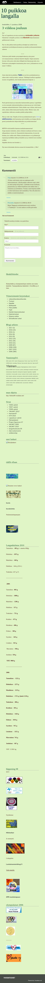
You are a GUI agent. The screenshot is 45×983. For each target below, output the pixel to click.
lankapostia (20, 371)
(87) (12, 345)
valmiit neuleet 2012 (10, 382)
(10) (12, 330)
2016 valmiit (9, 361)
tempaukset (28, 378)
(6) (12, 334)
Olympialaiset (13, 420)
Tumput (11, 301)
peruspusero (19, 376)
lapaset (25, 371)
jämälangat (26, 369)
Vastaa (8, 197)
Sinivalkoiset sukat (15, 318)
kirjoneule (36, 369)
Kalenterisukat (14, 314)
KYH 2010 (12, 416)
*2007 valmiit (13, 407)
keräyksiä (31, 369)
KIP (34, 361)
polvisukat (35, 376)
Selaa (25, 2)
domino (30, 367)
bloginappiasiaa (24, 367)
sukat (18, 378)
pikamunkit (25, 376)
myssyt (19, 374)
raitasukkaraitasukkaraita (17, 299)
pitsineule (30, 376)
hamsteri (34, 367)
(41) (12, 343)
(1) (12, 332)
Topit (10, 310)
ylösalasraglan (9, 384)
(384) (12, 351)
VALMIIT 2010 (14, 426)
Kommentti (7, 244)
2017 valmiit (14, 361)
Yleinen (14, 160)
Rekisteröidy (32, 2)
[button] (21, 2)
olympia (34, 374)
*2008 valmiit (13, 409)
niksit (27, 374)
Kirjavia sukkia (14, 316)
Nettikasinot (17, 2)
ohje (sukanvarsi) (15, 431)
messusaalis (14, 374)
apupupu (19, 367)
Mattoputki (12, 305)
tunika (37, 378)
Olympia (19, 363)
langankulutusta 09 (15, 429)
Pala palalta (13, 308)
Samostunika (24, 363)
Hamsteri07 (13, 413)
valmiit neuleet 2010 (22, 380)
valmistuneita (19, 382)
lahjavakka (15, 371)
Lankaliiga (14, 363)
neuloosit (24, 374)
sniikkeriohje (13, 433)
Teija (9, 178)
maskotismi (8, 374)
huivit (14, 369)
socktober (14, 378)
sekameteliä (9, 378)
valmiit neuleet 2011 (31, 380)
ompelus (10, 376)
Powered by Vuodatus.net (35, 980)
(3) (12, 328)
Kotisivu (20, 238)
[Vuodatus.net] (9, 977)
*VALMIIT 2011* (14, 411)
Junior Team (30, 361)
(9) (12, 336)
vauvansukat (25, 382)
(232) (12, 349)
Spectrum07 (35, 363)
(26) (12, 341)
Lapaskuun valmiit (15, 418)
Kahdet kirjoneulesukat (17, 312)
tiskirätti (33, 378)
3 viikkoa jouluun (14, 27)
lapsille (34, 371)
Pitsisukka (11, 203)
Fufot (25, 361)
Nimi (6, 224)
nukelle (30, 374)
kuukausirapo (9, 371)
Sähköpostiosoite (14, 231)
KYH (37, 361)
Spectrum (30, 363)
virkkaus (31, 382)
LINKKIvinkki (9, 363)
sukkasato (22, 378)
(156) (12, 347)
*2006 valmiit (13, 405)
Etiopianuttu (21, 361)
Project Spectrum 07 (16, 422)
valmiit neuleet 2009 (11, 380)
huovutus (18, 369)
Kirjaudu (40, 2)
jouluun (21, 369)
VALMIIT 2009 (14, 424)
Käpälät (11, 303)
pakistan (14, 376)
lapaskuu (30, 371)
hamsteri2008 (9, 369)
